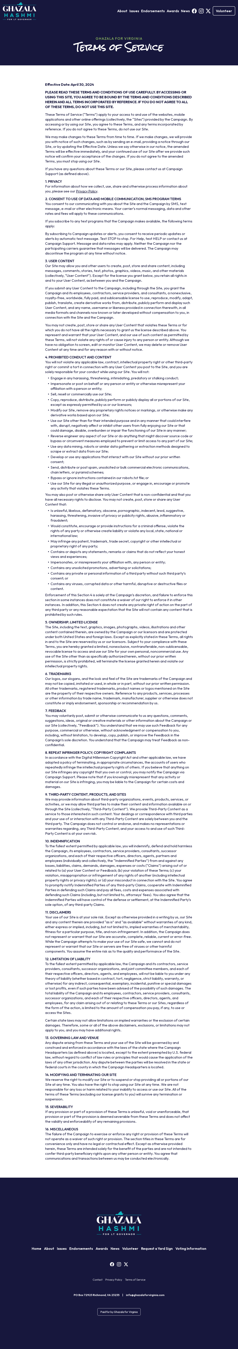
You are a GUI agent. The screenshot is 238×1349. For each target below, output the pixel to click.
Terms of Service (135, 1279)
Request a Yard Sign (157, 1248)
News (185, 11)
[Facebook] (194, 11)
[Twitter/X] (208, 11)
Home (36, 1248)
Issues (134, 11)
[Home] (19, 11)
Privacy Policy (86, 191)
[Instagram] (201, 11)
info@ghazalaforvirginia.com (145, 1295)
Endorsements (153, 11)
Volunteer (224, 11)
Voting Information (190, 1248)
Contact (97, 1279)
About (122, 11)
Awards (173, 11)
